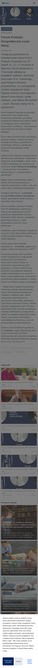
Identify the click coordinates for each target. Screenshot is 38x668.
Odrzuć (18, 661)
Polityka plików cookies (29, 661)
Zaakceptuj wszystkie (8, 661)
